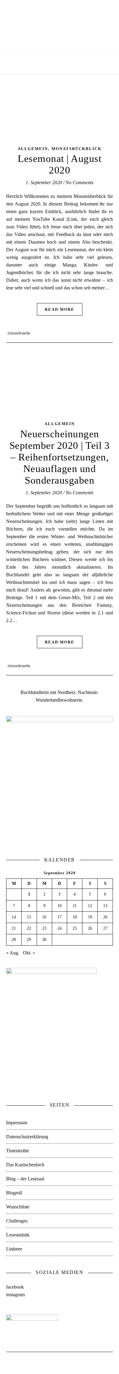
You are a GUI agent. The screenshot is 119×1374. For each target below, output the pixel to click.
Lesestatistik (18, 1234)
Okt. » (29, 952)
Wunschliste (17, 1206)
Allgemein (33, 148)
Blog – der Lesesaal (25, 1178)
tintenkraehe (19, 333)
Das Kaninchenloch (25, 1164)
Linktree (14, 1248)
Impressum (16, 1122)
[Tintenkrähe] (59, 27)
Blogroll (14, 1192)
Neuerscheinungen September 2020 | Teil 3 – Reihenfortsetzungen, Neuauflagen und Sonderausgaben (59, 457)
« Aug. (12, 952)
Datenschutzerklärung (27, 1136)
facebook (15, 1287)
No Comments (79, 182)
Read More (59, 309)
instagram (15, 1294)
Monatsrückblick (77, 148)
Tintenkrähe (17, 1150)
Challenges (16, 1220)
